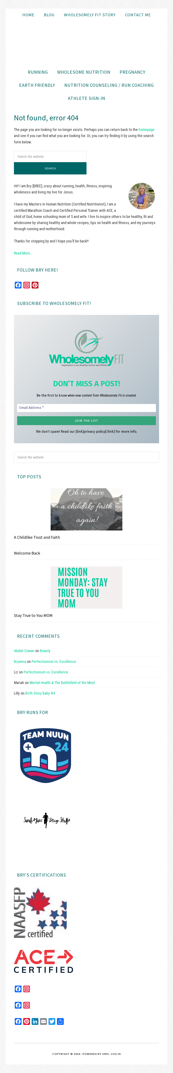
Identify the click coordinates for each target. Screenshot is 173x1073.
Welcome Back (27, 553)
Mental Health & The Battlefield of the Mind (62, 682)
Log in (116, 1053)
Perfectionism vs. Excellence (54, 661)
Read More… (23, 253)
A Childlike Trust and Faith (37, 537)
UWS (105, 1053)
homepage (146, 129)
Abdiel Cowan (24, 651)
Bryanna (20, 661)
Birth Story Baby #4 (40, 693)
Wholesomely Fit (86, 43)
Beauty (45, 651)
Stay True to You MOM (33, 615)
